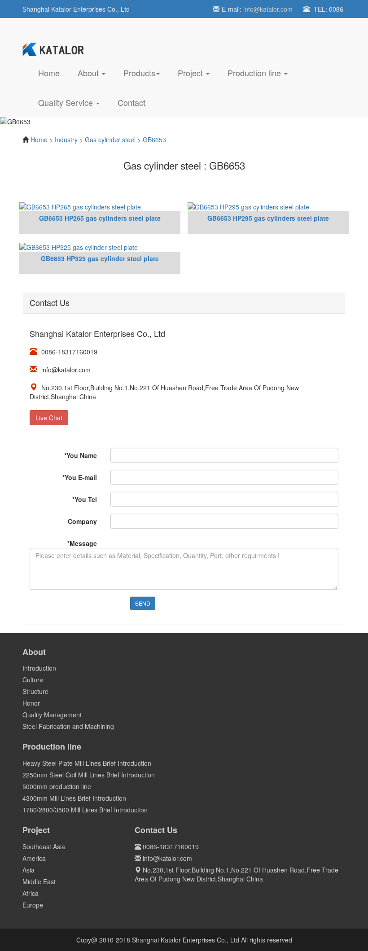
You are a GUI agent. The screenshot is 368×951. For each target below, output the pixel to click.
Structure (35, 691)
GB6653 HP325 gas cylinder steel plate (100, 258)
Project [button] (191, 73)
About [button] (89, 73)
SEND (142, 603)
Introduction (39, 667)
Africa (30, 893)
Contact (131, 102)
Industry (66, 139)
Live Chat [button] (48, 417)
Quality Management (52, 714)
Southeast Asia (43, 846)
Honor (31, 702)
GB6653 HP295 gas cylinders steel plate (268, 218)
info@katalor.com (268, 8)
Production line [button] (255, 73)
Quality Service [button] (66, 102)
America (34, 858)
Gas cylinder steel (110, 139)
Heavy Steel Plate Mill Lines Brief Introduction (86, 763)
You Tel (84, 499)
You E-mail (79, 477)
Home (53, 72)
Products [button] (139, 73)
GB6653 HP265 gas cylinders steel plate (100, 218)
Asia (28, 869)
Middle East (39, 881)
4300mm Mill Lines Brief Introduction (74, 798)
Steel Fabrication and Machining (68, 726)
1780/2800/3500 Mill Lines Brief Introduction (85, 809)
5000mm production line (56, 786)
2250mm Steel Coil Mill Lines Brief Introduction (88, 774)
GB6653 (154, 139)
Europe (32, 904)
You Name (80, 455)
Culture (32, 679)
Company (82, 521)
